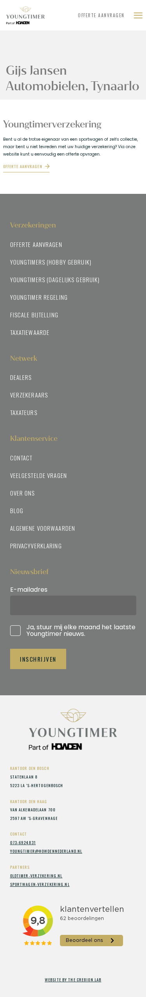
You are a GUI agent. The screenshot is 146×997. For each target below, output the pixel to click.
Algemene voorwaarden (43, 528)
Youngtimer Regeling (39, 297)
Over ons (22, 493)
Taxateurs (23, 412)
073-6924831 (23, 842)
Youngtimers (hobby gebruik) (50, 262)
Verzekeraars (29, 394)
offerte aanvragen (22, 166)
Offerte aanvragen (101, 15)
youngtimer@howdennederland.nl (46, 851)
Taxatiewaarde (30, 332)
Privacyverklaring (36, 545)
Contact (21, 457)
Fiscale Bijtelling (34, 314)
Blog (17, 510)
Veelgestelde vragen (38, 475)
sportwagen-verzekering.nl (40, 884)
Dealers (21, 377)
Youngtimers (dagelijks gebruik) (55, 279)
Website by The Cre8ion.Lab (73, 979)
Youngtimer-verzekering (33, 15)
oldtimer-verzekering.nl (36, 875)
